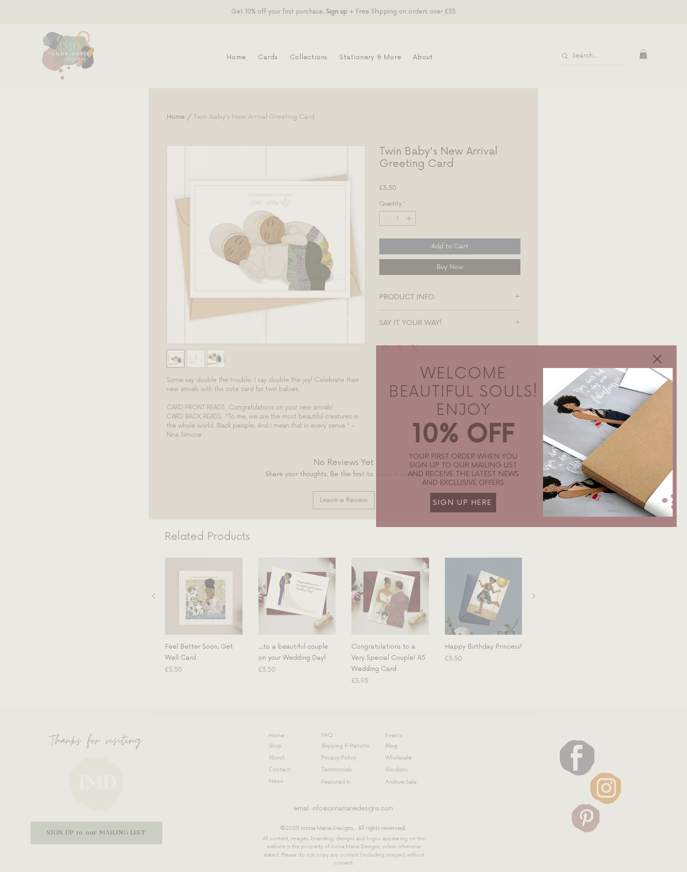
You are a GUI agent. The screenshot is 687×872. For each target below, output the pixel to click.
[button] (657, 359)
